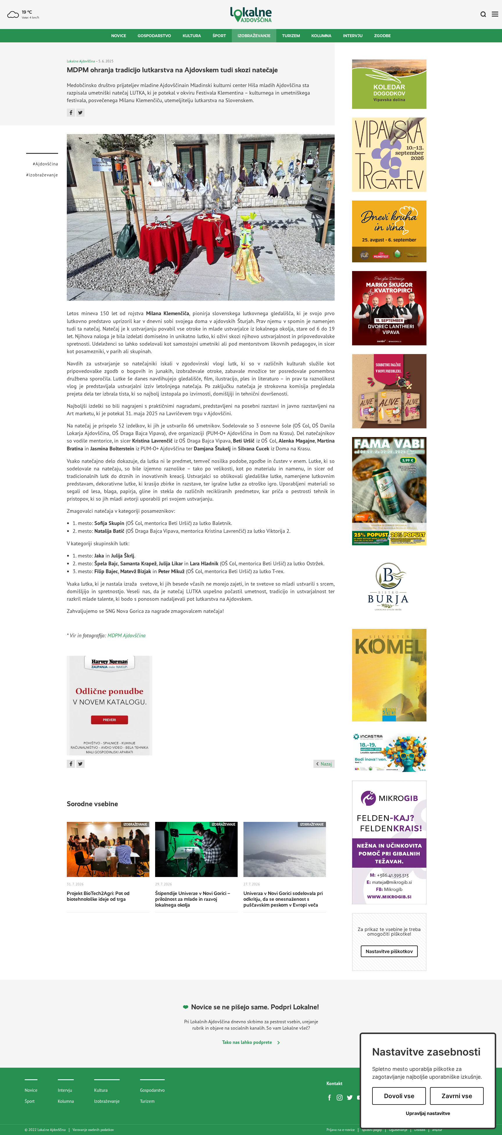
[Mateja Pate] (389, 847)
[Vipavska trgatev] (389, 159)
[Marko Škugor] (389, 312)
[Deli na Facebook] (71, 113)
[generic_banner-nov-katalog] (109, 708)
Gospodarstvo (154, 35)
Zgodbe (382, 35)
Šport (219, 35)
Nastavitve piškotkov (389, 951)
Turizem (291, 35)
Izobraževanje (254, 35)
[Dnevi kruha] (389, 236)
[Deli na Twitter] (80, 113)
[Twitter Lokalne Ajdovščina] (351, 1097)
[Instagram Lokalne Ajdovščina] (341, 1097)
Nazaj (326, 764)
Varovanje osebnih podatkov (93, 1130)
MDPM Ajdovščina (126, 635)
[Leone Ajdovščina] (389, 395)
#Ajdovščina (45, 164)
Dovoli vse (399, 1096)
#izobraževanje (42, 175)
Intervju (353, 35)
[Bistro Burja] (389, 591)
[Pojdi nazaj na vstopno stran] (251, 14)
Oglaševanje (398, 1130)
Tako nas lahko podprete (247, 1042)
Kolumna (321, 35)
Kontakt (335, 1083)
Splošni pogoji (372, 1130)
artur (437, 1130)
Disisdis (419, 1130)
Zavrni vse (457, 1096)
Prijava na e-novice (341, 1130)
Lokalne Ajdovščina (81, 61)
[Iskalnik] (481, 14)
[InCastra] (389, 755)
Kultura (192, 35)
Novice (118, 35)
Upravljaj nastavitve (428, 1113)
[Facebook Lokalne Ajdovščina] (331, 1097)
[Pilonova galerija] (389, 679)
